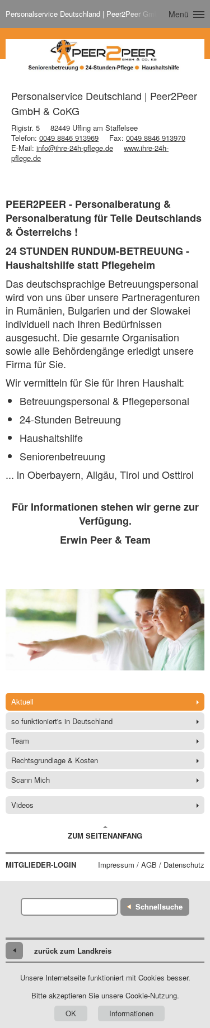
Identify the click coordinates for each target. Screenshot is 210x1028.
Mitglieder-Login (41, 865)
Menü (179, 14)
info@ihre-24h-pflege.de (74, 147)
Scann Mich (30, 779)
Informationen (131, 1013)
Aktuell (22, 701)
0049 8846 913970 (155, 137)
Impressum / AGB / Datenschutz (151, 865)
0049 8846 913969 (69, 137)
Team (20, 740)
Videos (22, 804)
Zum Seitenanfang (105, 835)
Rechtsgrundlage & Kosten (54, 760)
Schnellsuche (159, 906)
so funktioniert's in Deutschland (62, 721)
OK (71, 1013)
